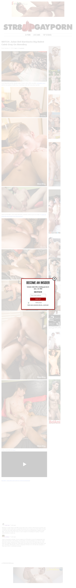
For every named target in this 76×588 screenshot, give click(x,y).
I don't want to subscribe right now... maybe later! (38, 304)
